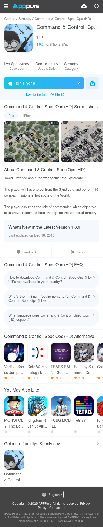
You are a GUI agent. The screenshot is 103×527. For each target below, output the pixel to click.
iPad (11, 115)
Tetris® (80, 420)
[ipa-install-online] (84, 6)
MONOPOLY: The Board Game (14, 423)
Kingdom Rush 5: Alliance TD (36, 423)
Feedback (29, 252)
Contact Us (57, 507)
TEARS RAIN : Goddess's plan (60, 369)
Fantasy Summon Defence (83, 369)
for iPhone (25, 83)
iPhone (28, 115)
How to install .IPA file (42, 94)
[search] (96, 6)
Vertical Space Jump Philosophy (14, 369)
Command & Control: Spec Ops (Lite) (14, 477)
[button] (6, 6)
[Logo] (26, 6)
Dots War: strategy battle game (37, 369)
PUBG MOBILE (61, 423)
